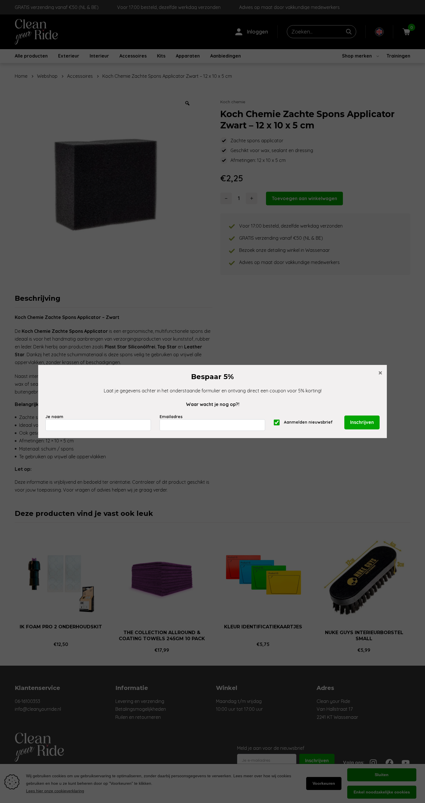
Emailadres (171, 416)
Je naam (54, 416)
